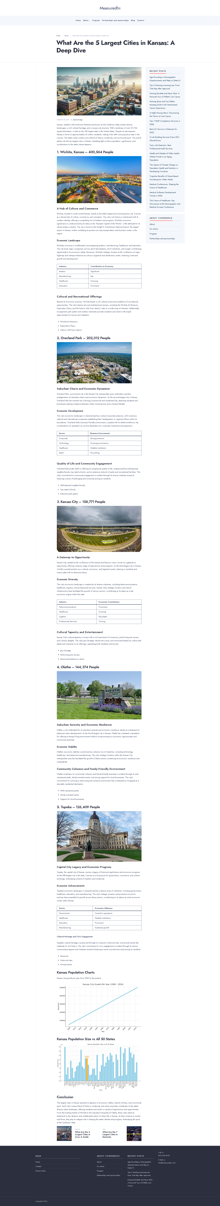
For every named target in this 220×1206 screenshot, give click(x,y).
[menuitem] (86, 20)
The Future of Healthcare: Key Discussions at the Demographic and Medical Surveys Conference (165, 204)
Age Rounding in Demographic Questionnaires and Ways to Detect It (139, 1165)
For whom (154, 229)
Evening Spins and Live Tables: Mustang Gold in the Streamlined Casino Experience (163, 104)
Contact (140, 20)
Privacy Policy (41, 1171)
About (85, 20)
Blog (133, 20)
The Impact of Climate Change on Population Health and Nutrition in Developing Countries (164, 168)
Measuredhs (110, 8)
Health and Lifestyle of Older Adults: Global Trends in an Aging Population (165, 156)
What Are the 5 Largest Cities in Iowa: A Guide (82, 1133)
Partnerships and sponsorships (115, 20)
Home (78, 20)
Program (96, 20)
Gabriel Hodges (78, 120)
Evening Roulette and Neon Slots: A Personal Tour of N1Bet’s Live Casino (140, 1183)
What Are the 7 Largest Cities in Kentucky (110, 1133)
